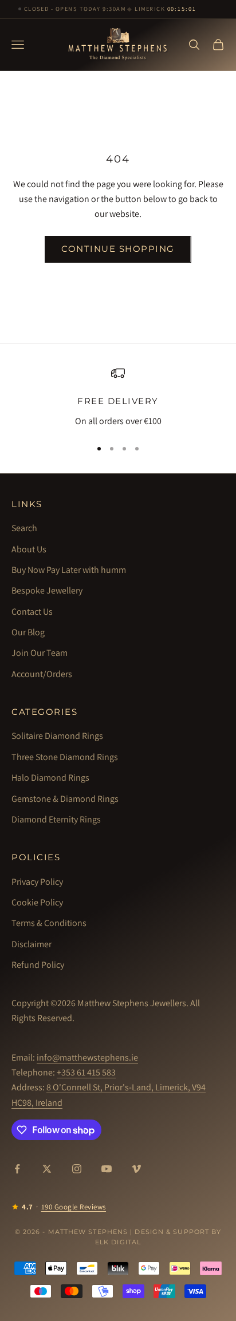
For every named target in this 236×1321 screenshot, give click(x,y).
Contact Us (32, 612)
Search (24, 528)
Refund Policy (37, 965)
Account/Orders (41, 674)
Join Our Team (39, 653)
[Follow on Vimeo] (136, 1168)
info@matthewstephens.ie (87, 1057)
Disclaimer (31, 944)
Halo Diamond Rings (50, 778)
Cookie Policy (37, 902)
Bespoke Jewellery (46, 590)
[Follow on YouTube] (106, 1168)
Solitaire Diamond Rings (57, 736)
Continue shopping (118, 248)
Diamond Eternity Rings (56, 819)
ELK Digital (118, 1242)
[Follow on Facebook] (17, 1168)
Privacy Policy (37, 882)
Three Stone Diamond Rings (64, 757)
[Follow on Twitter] (47, 1168)
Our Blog (28, 632)
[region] (118, 397)
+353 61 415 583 (86, 1072)
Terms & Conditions (48, 923)
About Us (28, 549)
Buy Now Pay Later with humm (68, 570)
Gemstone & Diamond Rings (65, 799)
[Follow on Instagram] (76, 1168)
